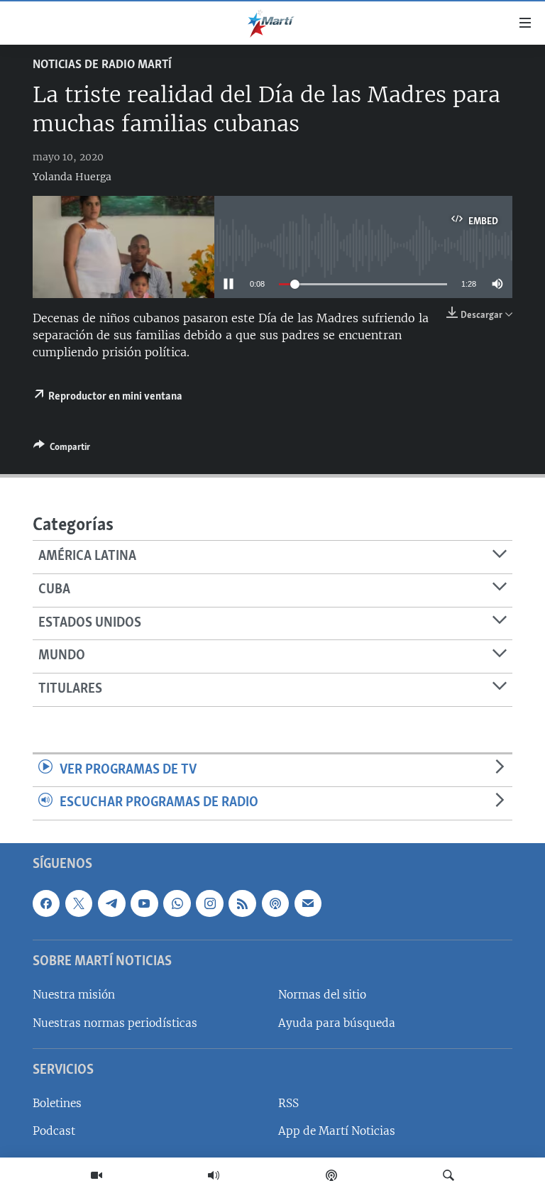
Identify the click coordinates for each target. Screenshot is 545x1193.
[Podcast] (331, 1175)
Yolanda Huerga (72, 176)
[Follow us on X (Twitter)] (78, 903)
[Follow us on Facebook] (46, 903)
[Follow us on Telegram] (111, 903)
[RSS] (242, 903)
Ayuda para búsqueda (336, 1023)
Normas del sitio (322, 994)
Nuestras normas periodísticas (115, 1023)
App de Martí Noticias (336, 1131)
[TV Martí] (96, 1175)
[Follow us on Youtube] (144, 903)
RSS (288, 1103)
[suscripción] (307, 903)
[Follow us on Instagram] (209, 903)
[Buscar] (448, 1175)
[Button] (61, 449)
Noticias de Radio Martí (102, 65)
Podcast (54, 1131)
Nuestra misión (74, 994)
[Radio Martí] (213, 1175)
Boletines (57, 1103)
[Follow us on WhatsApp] (176, 903)
